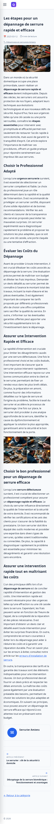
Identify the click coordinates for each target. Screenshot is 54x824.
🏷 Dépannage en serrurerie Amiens (20, 42)
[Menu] (5, 4)
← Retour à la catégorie (17, 795)
